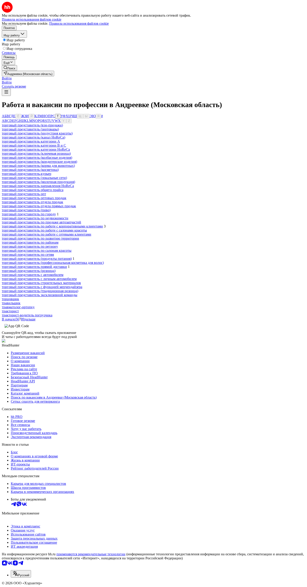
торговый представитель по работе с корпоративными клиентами (52, 226)
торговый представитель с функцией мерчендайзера (42, 287)
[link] (9, 68)
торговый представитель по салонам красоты (36, 250)
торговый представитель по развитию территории (40, 238)
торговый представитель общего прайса (32, 190)
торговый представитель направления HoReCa (38, 186)
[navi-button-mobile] (6, 92)
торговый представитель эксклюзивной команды (39, 295)
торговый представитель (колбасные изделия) (37, 157)
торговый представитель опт (24, 194)
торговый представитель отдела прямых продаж (39, 206)
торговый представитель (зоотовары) (30, 129)
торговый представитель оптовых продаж (34, 198)
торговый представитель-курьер (26, 174)
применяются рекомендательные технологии (90, 554)
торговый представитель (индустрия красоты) (37, 133)
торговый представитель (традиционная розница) (40, 291)
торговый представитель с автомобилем (32, 275)
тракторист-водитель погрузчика (27, 315)
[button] (7, 78)
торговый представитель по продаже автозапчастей (41, 222)
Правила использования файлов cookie (79, 23)
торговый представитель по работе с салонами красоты (44, 230)
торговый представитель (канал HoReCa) (33, 137)
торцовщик (10, 299)
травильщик (11, 303)
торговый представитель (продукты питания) (37, 258)
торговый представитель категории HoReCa (36, 149)
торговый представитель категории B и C (34, 145)
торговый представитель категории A (31, 141)
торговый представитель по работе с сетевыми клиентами (46, 234)
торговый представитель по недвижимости (35, 218)
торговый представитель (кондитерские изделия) (39, 161)
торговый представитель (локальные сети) (34, 178)
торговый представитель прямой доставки (34, 267)
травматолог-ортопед (18, 307)
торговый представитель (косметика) (30, 170)
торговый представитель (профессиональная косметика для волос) (53, 263)
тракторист (10, 311)
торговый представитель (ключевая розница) (36, 153)
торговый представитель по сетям (28, 254)
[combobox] (21, 574)
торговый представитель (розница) (29, 271)
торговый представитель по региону (30, 246)
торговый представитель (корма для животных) (38, 166)
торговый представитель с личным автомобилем (39, 279)
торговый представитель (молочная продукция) (38, 182)
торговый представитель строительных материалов (41, 283)
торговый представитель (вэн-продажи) (32, 125)
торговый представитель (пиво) (26, 210)
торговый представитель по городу (29, 214)
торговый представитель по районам (30, 242)
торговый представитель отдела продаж (32, 202)
